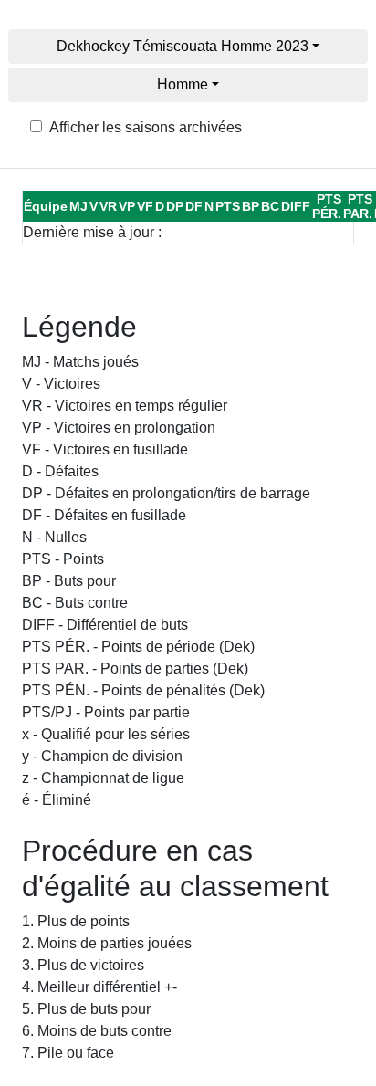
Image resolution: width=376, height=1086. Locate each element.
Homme (182, 84)
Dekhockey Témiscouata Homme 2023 (182, 46)
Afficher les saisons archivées (145, 127)
